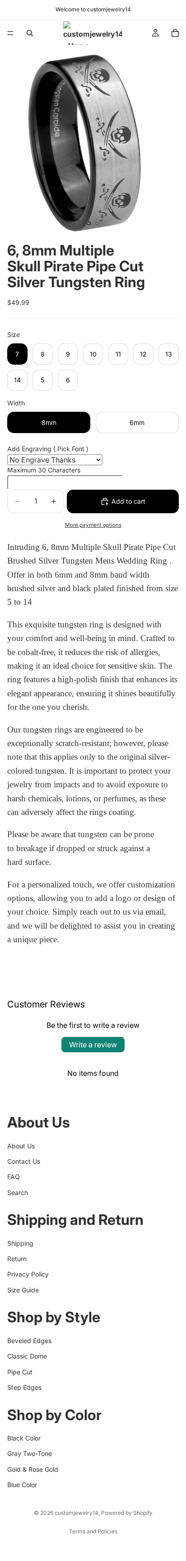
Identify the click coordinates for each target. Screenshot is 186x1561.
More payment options (93, 525)
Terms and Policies (93, 1531)
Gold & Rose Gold (32, 1469)
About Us (21, 1145)
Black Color (24, 1438)
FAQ (13, 1176)
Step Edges (24, 1387)
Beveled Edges (29, 1340)
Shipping (20, 1243)
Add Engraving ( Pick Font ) (47, 449)
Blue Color (22, 1485)
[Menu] (10, 33)
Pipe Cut (20, 1371)
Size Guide (23, 1290)
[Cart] (175, 33)
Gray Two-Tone (29, 1453)
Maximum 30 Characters (43, 470)
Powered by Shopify (127, 1512)
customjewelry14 (76, 1512)
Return (17, 1258)
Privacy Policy (28, 1274)
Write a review (93, 1044)
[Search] (30, 33)
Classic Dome (27, 1356)
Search (17, 1192)
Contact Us (23, 1161)
